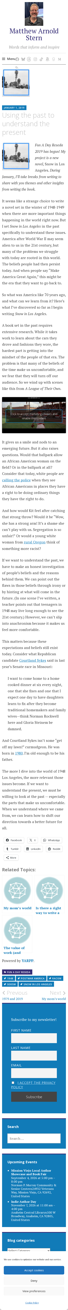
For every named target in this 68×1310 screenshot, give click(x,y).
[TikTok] (40, 55)
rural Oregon (35, 542)
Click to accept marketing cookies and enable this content (34, 416)
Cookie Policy (32, 1302)
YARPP (27, 960)
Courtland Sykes (32, 660)
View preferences (34, 1291)
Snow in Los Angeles (38, 984)
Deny (34, 1280)
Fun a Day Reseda (18, 972)
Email (16, 1065)
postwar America (33, 978)
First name (21, 1030)
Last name (21, 1048)
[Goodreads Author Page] (52, 55)
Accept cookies (34, 1270)
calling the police (16, 480)
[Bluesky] (22, 55)
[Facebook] (16, 55)
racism (56, 978)
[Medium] (58, 55)
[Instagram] (34, 55)
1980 (19, 753)
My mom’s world (54, 995)
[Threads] (28, 55)
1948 (10, 978)
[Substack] (16, 64)
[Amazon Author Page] (46, 55)
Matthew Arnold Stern (34, 34)
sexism (11, 984)
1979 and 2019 (14, 995)
